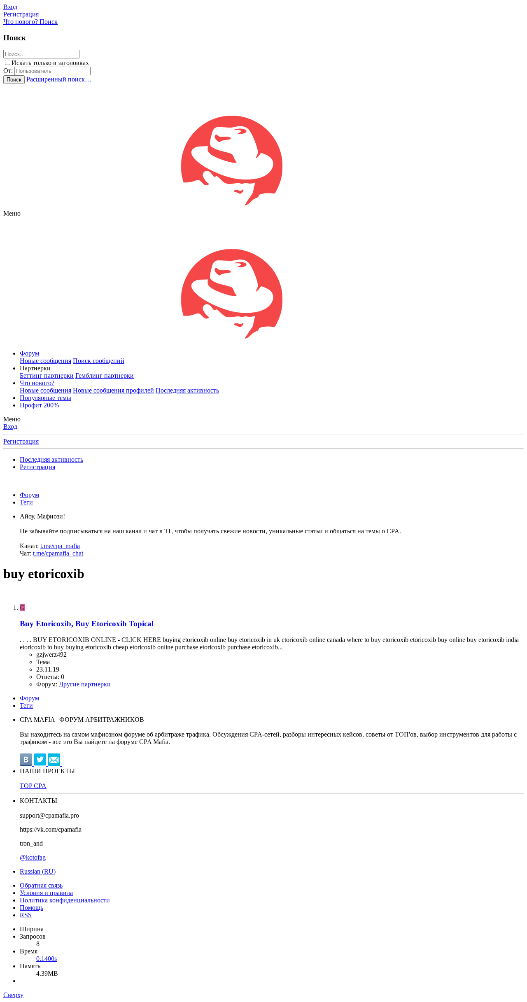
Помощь (31, 907)
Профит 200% (39, 405)
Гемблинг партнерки (104, 375)
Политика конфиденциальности (65, 900)
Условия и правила (46, 892)
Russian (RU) (38, 871)
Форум (29, 353)
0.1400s (46, 958)
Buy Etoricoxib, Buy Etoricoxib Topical (87, 623)
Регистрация (21, 441)
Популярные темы (45, 397)
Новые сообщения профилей (113, 390)
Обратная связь (41, 885)
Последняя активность (187, 390)
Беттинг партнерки (47, 375)
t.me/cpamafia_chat (58, 553)
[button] (12, 213)
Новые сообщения (45, 360)
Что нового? (37, 382)
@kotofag (33, 857)
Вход (10, 426)
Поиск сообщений (98, 360)
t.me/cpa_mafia (60, 545)
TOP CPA (33, 785)
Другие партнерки (85, 684)
